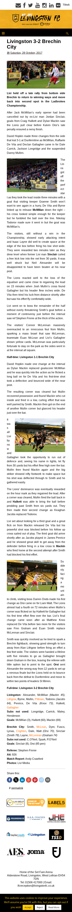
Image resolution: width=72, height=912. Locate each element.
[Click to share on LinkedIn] (22, 780)
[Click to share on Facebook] (9, 780)
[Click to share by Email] (47, 780)
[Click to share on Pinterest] (35, 780)
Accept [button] (28, 907)
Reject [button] (40, 907)
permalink (17, 787)
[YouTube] (37, 6)
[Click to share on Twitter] (16, 780)
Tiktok (66, 4)
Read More (53, 907)
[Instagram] (44, 6)
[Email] (18, 6)
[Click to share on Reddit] (41, 780)
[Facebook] (24, 6)
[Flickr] (58, 6)
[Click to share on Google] (28, 780)
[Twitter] (30, 6)
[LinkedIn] (51, 6)
